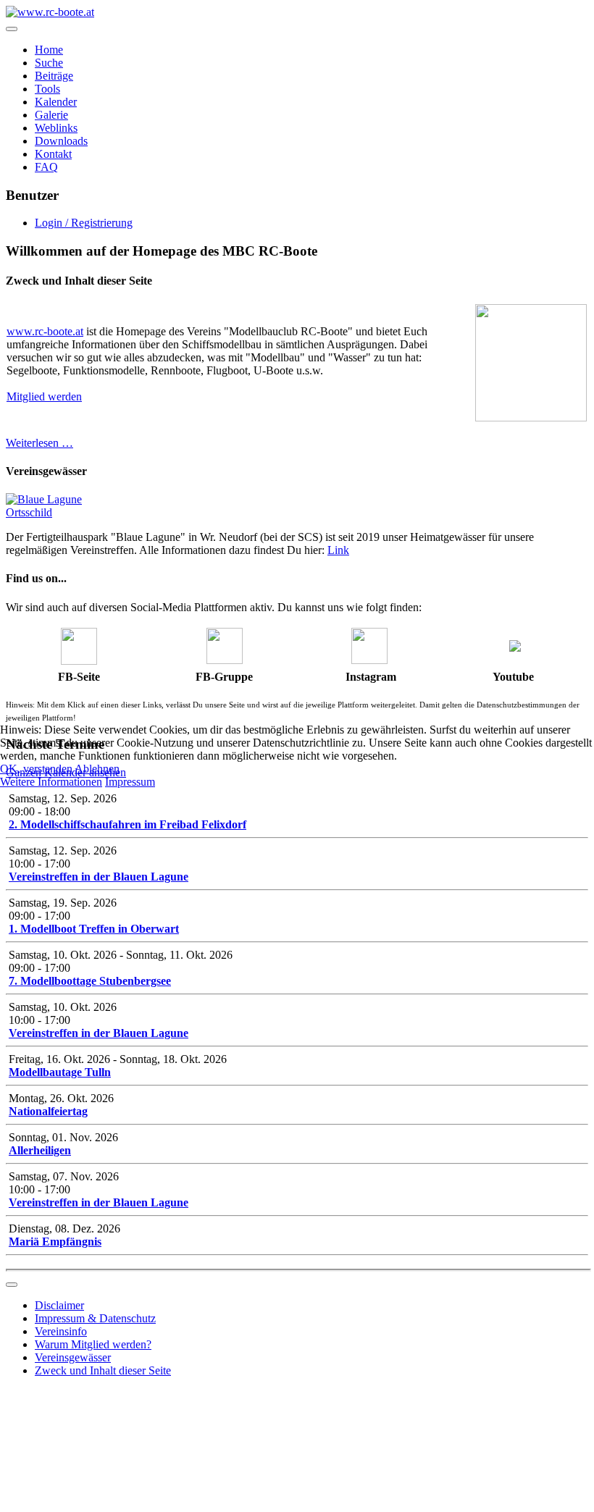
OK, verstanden (36, 769)
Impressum (130, 782)
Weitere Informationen (51, 782)
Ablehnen (97, 769)
